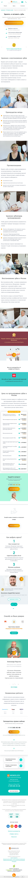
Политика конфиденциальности (14, 856)
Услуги (5, 5)
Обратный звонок (14, 791)
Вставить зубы (9, 10)
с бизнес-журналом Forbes (14, 49)
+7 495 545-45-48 (26, 2)
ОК (22, 876)
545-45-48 (14, 485)
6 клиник (23, 5)
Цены (14, 5)
